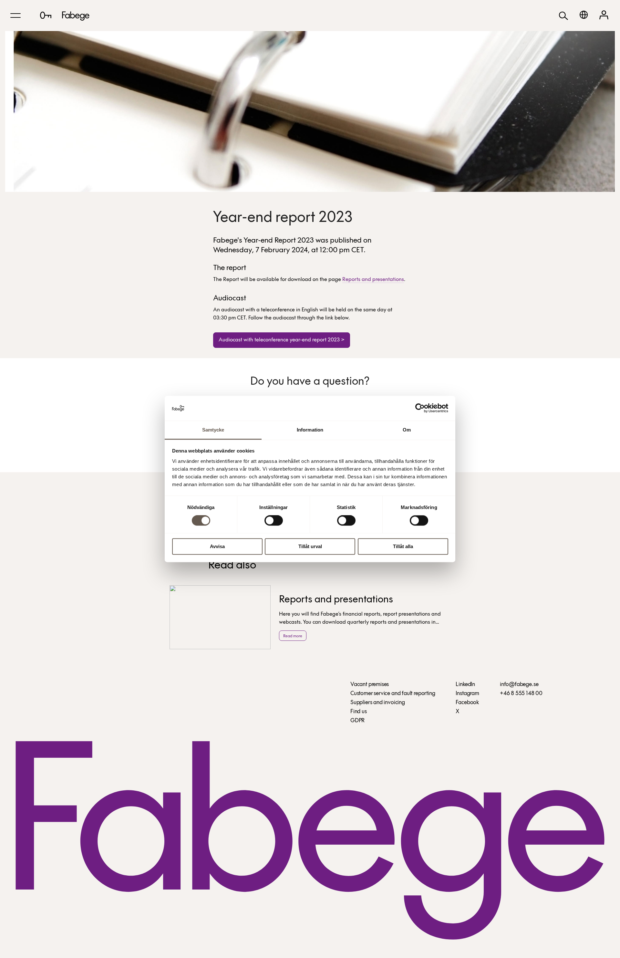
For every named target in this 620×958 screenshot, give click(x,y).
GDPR (357, 721)
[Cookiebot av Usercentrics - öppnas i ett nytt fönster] (420, 408)
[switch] (273, 520)
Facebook (467, 703)
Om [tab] (407, 429)
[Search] (563, 15)
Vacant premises (369, 685)
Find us (358, 712)
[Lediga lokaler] (46, 15)
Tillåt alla (403, 546)
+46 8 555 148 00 (521, 694)
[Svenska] (583, 14)
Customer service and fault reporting (392, 694)
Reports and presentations (373, 279)
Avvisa (217, 546)
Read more (292, 636)
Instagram (467, 694)
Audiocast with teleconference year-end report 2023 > (282, 340)
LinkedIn (465, 685)
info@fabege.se (519, 685)
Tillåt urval (310, 546)
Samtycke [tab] (213, 429)
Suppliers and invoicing (377, 703)
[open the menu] (15, 15)
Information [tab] (310, 429)
